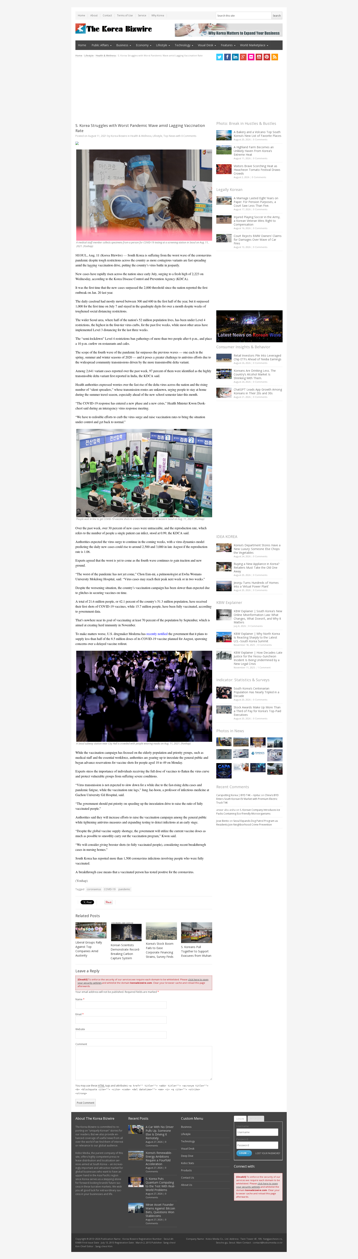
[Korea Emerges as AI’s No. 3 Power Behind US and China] (241, 753)
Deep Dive (187, 1156)
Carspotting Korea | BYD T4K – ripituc (238, 795)
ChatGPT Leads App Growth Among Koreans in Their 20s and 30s (258, 391)
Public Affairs (100, 45)
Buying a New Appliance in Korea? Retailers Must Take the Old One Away (256, 567)
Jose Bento (222, 821)
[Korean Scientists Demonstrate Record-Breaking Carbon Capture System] (126, 931)
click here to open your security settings (257, 1185)
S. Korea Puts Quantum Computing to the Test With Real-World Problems (160, 1184)
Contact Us (187, 1177)
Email (79, 1014)
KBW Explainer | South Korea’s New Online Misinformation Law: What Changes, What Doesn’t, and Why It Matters (258, 616)
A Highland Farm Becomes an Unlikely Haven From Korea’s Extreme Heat (254, 151)
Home (81, 15)
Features (227, 45)
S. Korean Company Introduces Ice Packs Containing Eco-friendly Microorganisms (248, 811)
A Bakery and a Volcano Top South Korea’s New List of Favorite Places (257, 134)
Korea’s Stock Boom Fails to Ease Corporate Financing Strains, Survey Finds (159, 950)
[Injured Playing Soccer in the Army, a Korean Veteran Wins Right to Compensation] (224, 219)
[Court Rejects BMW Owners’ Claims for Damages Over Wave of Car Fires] (224, 238)
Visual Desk (205, 45)
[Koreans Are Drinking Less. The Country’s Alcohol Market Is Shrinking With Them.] (224, 374)
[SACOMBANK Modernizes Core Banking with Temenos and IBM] (258, 753)
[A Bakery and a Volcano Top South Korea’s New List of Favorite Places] (224, 135)
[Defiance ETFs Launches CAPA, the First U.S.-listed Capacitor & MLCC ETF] (224, 770)
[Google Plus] (243, 57)
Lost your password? (267, 1153)
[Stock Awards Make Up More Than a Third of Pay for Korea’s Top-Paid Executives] (224, 709)
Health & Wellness (106, 55)
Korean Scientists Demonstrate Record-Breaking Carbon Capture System (125, 951)
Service (142, 15)
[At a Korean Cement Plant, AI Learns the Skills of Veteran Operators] (224, 754)
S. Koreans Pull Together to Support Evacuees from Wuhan (196, 951)
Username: (242, 1126)
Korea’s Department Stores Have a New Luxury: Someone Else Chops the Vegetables (257, 549)
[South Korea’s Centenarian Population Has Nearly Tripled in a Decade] (224, 692)
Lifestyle (161, 45)
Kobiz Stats (187, 1163)
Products (186, 1170)
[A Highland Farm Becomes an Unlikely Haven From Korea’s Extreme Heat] (224, 149)
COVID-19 (109, 889)
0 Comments (260, 139)
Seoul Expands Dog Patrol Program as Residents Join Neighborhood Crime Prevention (247, 822)
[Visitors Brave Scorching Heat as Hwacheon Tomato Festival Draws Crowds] (224, 169)
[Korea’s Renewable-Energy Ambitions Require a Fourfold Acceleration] (241, 742)
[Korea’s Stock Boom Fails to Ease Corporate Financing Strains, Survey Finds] (161, 931)
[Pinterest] (267, 57)
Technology (182, 45)
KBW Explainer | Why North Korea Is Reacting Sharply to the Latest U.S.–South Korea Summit (257, 637)
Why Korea (157, 15)
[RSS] (274, 57)
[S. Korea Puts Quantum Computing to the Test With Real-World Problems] (258, 742)
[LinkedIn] (235, 57)
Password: (242, 1139)
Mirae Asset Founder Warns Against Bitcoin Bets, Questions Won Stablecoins (160, 1210)
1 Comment (264, 667)
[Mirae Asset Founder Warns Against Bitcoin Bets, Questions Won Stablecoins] (275, 742)
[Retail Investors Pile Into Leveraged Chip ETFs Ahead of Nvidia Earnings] (224, 358)
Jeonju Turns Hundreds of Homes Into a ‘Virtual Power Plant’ (256, 584)
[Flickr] (251, 57)
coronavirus (94, 889)
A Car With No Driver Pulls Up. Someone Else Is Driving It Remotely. (160, 1132)
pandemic (124, 889)
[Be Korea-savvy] (114, 28)
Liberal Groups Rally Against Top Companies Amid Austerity (88, 948)
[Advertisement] (143, 90)
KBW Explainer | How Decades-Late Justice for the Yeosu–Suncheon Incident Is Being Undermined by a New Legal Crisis (258, 658)
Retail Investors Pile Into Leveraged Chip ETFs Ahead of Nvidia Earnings (257, 357)
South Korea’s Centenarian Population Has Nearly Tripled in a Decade (256, 692)
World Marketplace (252, 45)
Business (122, 45)
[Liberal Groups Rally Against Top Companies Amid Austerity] (90, 930)
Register (256, 1118)
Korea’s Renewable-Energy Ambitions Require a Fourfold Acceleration (159, 1158)
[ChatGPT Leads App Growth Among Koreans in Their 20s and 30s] (224, 393)
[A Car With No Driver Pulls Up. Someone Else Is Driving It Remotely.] (224, 741)
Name (80, 999)
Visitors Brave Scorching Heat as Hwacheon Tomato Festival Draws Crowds (257, 169)
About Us (186, 1185)
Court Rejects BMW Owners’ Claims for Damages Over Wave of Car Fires (258, 239)
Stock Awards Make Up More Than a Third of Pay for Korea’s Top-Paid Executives (257, 711)
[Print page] (143, 143)
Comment (81, 1044)
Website (80, 1029)
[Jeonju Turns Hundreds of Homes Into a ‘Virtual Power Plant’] (224, 586)
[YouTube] (259, 57)
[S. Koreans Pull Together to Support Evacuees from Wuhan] (196, 932)
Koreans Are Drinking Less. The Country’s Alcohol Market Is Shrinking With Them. (255, 374)
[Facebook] (227, 57)
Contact (107, 15)
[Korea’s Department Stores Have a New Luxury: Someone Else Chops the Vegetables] (224, 547)
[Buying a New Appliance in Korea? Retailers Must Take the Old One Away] (224, 566)
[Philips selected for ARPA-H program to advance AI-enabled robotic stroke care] (275, 755)
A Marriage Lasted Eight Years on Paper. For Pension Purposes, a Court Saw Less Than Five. (256, 202)
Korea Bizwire (119, 136)
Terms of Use (125, 15)
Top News (169, 136)
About (94, 15)
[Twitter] (219, 57)
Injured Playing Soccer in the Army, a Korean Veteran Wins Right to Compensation (257, 220)
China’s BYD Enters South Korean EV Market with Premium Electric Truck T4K (247, 798)
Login (240, 1118)
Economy (142, 45)
